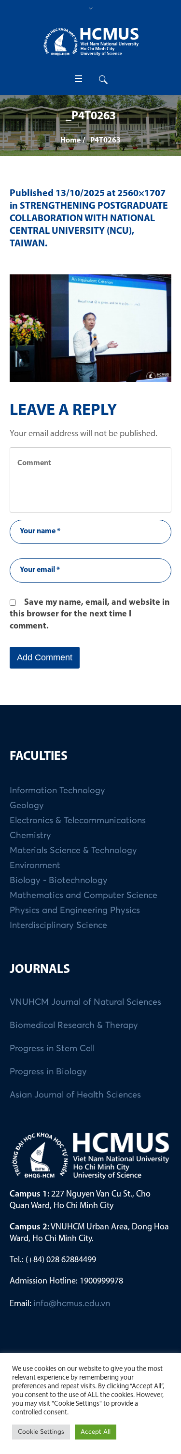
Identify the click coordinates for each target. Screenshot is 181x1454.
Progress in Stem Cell (52, 1048)
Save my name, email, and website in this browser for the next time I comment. (90, 615)
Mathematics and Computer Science (83, 895)
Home (70, 140)
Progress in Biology (48, 1072)
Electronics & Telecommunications (78, 820)
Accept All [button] (96, 1432)
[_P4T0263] (90, 328)
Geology (27, 805)
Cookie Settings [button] (41, 1432)
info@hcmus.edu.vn (71, 1303)
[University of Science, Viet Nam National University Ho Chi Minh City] (90, 41)
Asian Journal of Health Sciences (75, 1095)
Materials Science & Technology (73, 850)
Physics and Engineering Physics (75, 910)
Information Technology (57, 790)
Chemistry (30, 835)
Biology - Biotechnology (59, 880)
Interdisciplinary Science (58, 925)
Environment (35, 865)
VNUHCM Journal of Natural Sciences (85, 1002)
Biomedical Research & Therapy (74, 1025)
